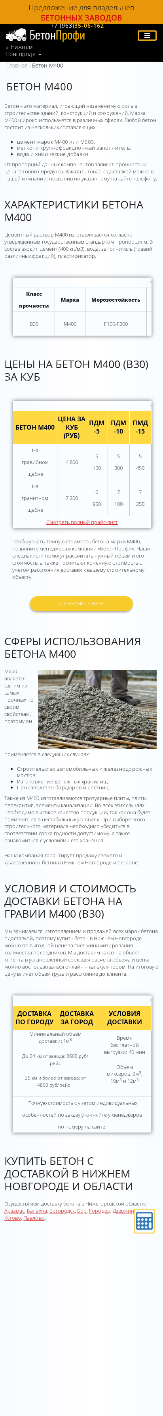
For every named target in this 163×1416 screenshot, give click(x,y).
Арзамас (14, 1210)
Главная (16, 65)
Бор (82, 1210)
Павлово (33, 1217)
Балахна (37, 1210)
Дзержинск (126, 1210)
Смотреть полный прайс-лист (82, 522)
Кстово (12, 1217)
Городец (99, 1210)
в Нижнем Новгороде (21, 50)
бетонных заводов (82, 18)
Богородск (62, 1210)
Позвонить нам (81, 603)
